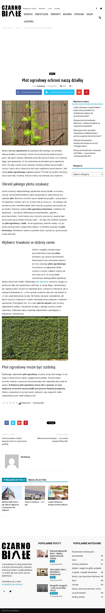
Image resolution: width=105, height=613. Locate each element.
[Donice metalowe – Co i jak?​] (35, 493)
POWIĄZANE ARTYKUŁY (14, 480)
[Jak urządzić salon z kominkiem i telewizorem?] (42, 572)
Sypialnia (79, 14)
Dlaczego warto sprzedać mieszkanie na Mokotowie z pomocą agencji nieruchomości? (87, 133)
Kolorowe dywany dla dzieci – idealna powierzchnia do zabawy (58, 555)
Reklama (42, 8)
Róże (74, 580)
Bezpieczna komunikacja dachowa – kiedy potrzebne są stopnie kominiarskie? (87, 123)
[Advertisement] (52, 51)
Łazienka (28, 21)
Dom (52, 561)
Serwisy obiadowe (80, 564)
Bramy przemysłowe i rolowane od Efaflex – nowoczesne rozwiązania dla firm (87, 153)
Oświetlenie (41, 14)
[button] (100, 18)
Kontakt (57, 8)
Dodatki (28, 14)
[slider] (10, 402)
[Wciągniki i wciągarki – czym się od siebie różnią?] (42, 588)
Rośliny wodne (78, 597)
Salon (89, 14)
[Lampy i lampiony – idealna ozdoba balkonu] (58, 493)
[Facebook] (96, 8)
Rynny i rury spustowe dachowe (86, 576)
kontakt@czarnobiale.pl (12, 584)
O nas (50, 8)
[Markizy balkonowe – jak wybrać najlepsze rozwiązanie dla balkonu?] (12, 493)
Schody (75, 584)
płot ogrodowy (42, 281)
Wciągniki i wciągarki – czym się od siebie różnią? (58, 588)
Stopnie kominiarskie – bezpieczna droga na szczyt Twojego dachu (86, 143)
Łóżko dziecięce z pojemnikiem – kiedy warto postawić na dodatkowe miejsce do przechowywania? (88, 111)
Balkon (52, 74)
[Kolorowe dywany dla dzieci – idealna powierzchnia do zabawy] (42, 553)
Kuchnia (67, 14)
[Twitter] (101, 8)
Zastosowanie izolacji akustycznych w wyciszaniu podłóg (14, 441)
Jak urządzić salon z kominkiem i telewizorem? (58, 572)
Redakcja (41, 86)
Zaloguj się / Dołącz (30, 8)
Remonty (56, 14)
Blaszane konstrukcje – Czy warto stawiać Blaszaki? (52, 439)
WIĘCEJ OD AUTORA (37, 480)
